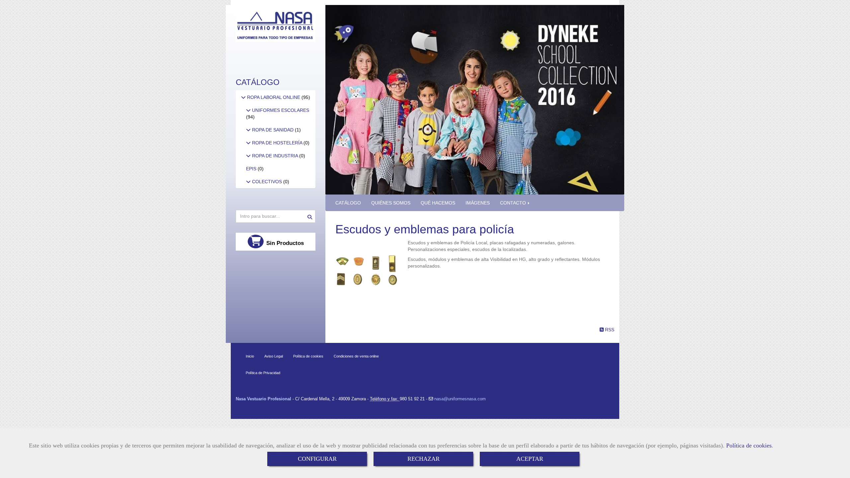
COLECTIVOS (267, 181)
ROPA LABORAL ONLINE (273, 97)
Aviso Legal (273, 356)
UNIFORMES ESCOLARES (280, 110)
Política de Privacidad (263, 373)
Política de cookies (749, 445)
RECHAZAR (423, 458)
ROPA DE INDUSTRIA (275, 155)
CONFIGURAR (317, 458)
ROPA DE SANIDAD (273, 129)
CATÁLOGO (348, 202)
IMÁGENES (478, 202)
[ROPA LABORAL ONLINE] (243, 97)
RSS (609, 329)
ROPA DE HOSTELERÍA (277, 142)
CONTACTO (513, 202)
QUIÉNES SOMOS (390, 202)
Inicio (250, 356)
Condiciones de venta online (356, 356)
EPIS (252, 168)
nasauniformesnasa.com (459, 398)
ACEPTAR (529, 458)
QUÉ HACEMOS (438, 202)
